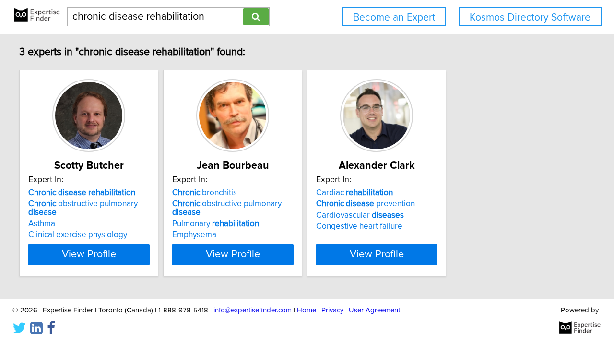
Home (306, 310)
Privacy (332, 310)
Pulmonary (215, 223)
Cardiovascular (360, 215)
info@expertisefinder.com (252, 310)
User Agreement (374, 310)
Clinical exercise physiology (77, 234)
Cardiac (354, 192)
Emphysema (194, 234)
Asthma (41, 223)
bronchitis (204, 192)
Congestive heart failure (359, 226)
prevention (365, 203)
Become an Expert (394, 17)
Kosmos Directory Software (530, 17)
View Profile (89, 254)
